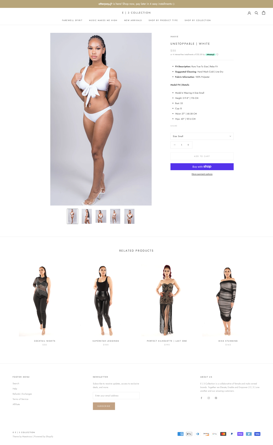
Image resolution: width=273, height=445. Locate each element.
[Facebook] (180, 125)
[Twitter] (184, 125)
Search (16, 383)
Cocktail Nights (45, 341)
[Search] (256, 12)
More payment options (202, 173)
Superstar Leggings (106, 341)
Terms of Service (20, 399)
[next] (263, 301)
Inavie (174, 36)
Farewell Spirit (72, 20)
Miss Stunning (228, 341)
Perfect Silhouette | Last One (167, 341)
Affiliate (16, 404)
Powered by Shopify (43, 436)
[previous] (9, 301)
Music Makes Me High (103, 20)
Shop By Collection (198, 20)
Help (15, 388)
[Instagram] (209, 398)
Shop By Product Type (163, 20)
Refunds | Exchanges (22, 393)
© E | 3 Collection (24, 432)
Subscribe (104, 406)
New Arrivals (133, 20)
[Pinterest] (189, 125)
